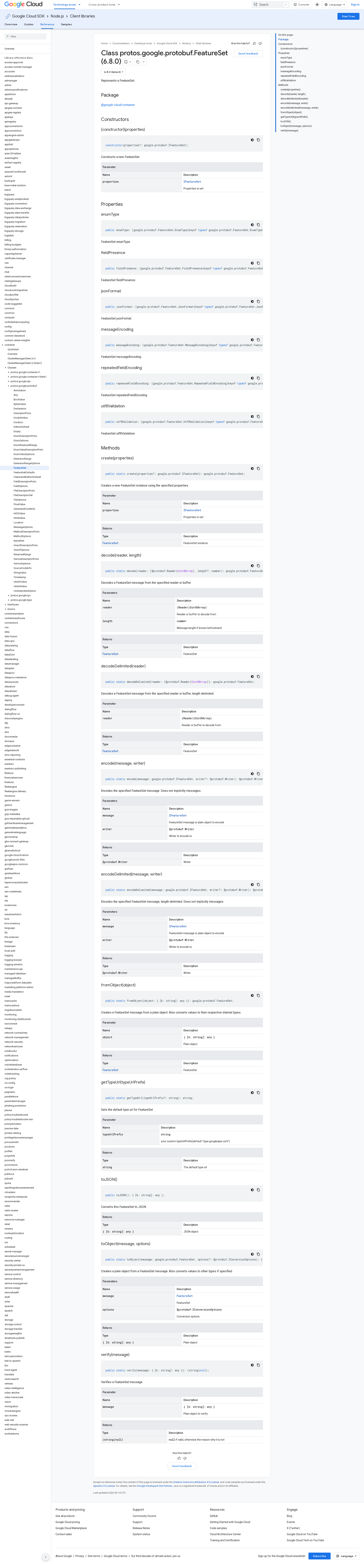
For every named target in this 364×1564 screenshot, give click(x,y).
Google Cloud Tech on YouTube (305, 1540)
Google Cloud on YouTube (302, 1534)
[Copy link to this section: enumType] (123, 214)
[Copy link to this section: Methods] (125, 448)
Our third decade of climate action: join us (155, 1556)
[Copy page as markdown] (137, 62)
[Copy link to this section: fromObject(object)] (139, 985)
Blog (289, 1515)
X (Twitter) (293, 1528)
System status (141, 1534)
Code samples (218, 1528)
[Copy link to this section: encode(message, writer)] (149, 763)
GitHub (214, 1515)
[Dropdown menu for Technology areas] (80, 4)
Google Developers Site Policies (154, 1485)
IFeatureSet (192, 181)
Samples (66, 24)
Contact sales (64, 1534)
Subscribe (319, 1556)
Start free (348, 16)
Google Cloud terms (115, 1556)
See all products (65, 1515)
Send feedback (248, 53)
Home (104, 43)
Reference (47, 24)
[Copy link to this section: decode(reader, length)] (145, 555)
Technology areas (64, 4)
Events (291, 1522)
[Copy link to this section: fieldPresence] (129, 253)
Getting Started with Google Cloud (230, 1522)
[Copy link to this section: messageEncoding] (137, 329)
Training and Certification (225, 1540)
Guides (29, 24)
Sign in (355, 4)
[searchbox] (25, 36)
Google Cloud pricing (68, 1522)
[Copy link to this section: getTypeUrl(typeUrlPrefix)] (149, 1082)
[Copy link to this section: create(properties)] (137, 458)
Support (137, 1522)
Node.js (57, 16)
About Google (64, 1556)
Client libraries (82, 16)
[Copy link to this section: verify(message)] (133, 1355)
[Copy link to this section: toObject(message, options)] (154, 1244)
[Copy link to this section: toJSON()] (121, 1180)
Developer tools (143, 43)
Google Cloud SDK (28, 16)
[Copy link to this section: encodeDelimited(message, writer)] (166, 874)
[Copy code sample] (258, 140)
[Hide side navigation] (45, 1557)
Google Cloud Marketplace (71, 1528)
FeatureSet (110, 543)
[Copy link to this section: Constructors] (134, 120)
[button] (24, 345)
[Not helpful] (260, 43)
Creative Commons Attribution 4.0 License (196, 1482)
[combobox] (271, 4)
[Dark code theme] (252, 140)
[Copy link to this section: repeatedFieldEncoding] (145, 368)
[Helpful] (254, 43)
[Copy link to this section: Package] (122, 95)
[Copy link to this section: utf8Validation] (128, 406)
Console (303, 4)
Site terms (94, 1556)
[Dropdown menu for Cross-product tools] (120, 4)
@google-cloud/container (118, 105)
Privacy (79, 1556)
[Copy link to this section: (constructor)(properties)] (149, 130)
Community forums (144, 1515)
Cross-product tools (102, 4)
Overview (11, 24)
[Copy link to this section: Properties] (128, 204)
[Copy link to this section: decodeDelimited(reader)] (149, 666)
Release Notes (141, 1528)
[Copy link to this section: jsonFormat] (125, 291)
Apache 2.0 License (104, 1485)
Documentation (121, 43)
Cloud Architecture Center (225, 1534)
